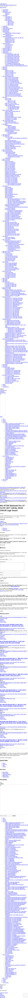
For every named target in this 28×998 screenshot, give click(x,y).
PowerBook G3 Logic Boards (11, 181)
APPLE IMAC (8, 478)
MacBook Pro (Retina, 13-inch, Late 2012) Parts (15, 347)
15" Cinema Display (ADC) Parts (12, 54)
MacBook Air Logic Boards (11, 172)
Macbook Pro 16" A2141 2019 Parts (12, 361)
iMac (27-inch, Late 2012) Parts (11, 77)
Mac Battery (5, 124)
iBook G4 (7, 14)
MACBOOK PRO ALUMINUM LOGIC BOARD (16, 907)
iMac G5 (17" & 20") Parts (10, 103)
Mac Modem (5, 236)
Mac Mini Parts (6, 221)
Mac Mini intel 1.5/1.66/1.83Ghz (12, 229)
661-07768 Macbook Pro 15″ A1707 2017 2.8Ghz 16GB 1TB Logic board (12, 642)
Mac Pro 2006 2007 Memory (14, 200)
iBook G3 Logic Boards (10, 162)
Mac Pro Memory (9, 197)
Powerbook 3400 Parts (10, 368)
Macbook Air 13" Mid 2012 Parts (12, 314)
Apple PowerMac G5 (7, 50)
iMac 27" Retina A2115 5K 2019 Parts (13, 93)
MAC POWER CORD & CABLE (12, 949)
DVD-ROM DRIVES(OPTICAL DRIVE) (14, 437)
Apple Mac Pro (6, 30)
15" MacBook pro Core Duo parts (12, 320)
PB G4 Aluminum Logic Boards (14, 183)
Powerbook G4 (8, 45)
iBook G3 (7, 13)
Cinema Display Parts (7, 52)
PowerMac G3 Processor (10, 275)
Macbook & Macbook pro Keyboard (15, 155)
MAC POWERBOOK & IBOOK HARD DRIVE (15, 876)
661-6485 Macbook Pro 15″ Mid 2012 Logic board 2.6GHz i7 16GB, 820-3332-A (14, 659)
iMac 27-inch (10, 24)
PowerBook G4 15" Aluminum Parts (12, 371)
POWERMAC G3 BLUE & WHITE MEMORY (15, 933)
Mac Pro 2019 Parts (9, 266)
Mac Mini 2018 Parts (9, 228)
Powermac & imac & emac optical (12, 245)
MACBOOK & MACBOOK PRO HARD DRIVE (16, 902)
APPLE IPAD (8, 460)
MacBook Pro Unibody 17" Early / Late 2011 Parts (15, 335)
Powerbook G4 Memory (10, 209)
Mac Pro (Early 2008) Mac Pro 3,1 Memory (17, 198)
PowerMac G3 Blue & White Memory (13, 214)
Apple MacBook (6, 31)
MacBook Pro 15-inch (9, 40)
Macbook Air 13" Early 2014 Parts (12, 309)
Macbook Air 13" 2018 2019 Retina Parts (13, 307)
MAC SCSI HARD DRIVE (11, 892)
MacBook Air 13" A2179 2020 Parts (12, 308)
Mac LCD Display (6, 159)
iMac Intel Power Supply (10, 258)
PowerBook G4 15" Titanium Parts (12, 372)
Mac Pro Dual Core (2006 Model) (12, 268)
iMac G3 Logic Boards (10, 165)
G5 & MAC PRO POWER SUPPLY (13, 448)
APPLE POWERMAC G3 (10, 473)
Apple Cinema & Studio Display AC (12, 111)
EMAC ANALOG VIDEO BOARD (13, 441)
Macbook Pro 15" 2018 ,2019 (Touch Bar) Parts (15, 358)
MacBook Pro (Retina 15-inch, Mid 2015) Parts (15, 345)
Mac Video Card (6, 281)
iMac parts (5, 97)
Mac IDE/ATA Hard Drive (10, 140)
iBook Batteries (8, 125)
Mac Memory (5, 186)
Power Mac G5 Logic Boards (11, 180)
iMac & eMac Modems (10, 237)
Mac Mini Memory (9, 195)
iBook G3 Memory (9, 188)
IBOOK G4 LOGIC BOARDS (11, 455)
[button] (2, 631)
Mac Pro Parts (5, 261)
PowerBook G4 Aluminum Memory (15, 210)
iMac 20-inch (10, 21)
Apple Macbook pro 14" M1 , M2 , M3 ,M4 (14, 37)
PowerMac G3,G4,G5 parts (8, 375)
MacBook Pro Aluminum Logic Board (13, 174)
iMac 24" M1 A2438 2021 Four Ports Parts (14, 87)
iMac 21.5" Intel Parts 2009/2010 (12, 80)
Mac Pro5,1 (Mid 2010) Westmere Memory (17, 202)
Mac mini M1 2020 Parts (10, 231)
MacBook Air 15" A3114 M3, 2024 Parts (13, 317)
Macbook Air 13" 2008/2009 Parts (12, 305)
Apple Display (6, 9)
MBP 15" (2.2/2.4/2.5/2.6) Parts (11, 337)
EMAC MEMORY (9, 443)
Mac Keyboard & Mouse (8, 150)
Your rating (2, 559)
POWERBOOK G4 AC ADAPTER (12, 927)
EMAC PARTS (8, 444)
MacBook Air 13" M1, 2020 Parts (12, 312)
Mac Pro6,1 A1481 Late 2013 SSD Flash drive (15, 143)
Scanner (4, 385)
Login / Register (6, 982)
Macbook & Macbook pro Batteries (12, 129)
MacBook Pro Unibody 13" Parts (12, 327)
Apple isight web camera (8, 28)
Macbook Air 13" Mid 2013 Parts (12, 315)
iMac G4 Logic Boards (10, 166)
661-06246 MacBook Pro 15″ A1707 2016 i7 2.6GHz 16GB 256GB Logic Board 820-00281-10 (14, 723)
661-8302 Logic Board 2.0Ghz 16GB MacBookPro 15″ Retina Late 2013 (12, 625)
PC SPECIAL (8, 477)
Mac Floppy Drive (6, 134)
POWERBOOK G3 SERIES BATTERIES (14, 926)
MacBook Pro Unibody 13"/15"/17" (12, 176)
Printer (4, 384)
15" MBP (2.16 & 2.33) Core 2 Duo (12, 321)
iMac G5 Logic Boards (10, 167)
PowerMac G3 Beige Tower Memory (13, 212)
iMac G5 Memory (9, 193)
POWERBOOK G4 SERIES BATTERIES (14, 930)
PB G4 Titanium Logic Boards (14, 184)
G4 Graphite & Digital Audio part (12, 376)
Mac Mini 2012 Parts (9, 226)
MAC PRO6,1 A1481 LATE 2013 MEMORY (14, 888)
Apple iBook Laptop (7, 12)
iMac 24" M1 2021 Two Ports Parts (12, 86)
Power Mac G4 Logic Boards (11, 179)
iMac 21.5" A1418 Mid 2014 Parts (12, 82)
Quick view (2, 620)
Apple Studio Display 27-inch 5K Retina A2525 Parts (16, 65)
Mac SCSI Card (6, 278)
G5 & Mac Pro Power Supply (11, 256)
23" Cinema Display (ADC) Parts (12, 61)
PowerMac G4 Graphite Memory (12, 215)
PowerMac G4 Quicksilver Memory (12, 217)
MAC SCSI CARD (9, 891)
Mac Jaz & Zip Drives (7, 149)
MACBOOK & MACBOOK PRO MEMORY (15, 904)
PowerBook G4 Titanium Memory (15, 211)
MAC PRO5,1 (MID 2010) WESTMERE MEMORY (16, 886)
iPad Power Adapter (9, 113)
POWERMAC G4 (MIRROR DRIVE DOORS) (15, 935)
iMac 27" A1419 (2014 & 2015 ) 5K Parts (14, 90)
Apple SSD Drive (9, 136)
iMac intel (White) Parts (10, 105)
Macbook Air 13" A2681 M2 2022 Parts (13, 303)
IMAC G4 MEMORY (9, 860)
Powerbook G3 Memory (10, 208)
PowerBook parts (6, 366)
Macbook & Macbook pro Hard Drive (13, 146)
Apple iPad (5, 26)
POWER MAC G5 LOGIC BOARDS (13, 920)
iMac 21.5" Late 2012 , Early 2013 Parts (13, 83)
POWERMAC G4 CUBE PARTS (12, 937)
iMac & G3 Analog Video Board (12, 122)
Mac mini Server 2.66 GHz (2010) (12, 235)
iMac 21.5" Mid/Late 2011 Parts (11, 84)
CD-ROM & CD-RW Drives (14, 246)
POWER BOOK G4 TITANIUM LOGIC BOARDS (16, 917)
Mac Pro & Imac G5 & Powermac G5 (13, 142)
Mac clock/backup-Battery (10, 128)
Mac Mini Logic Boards (10, 169)
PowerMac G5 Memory (10, 219)
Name (1, 572)
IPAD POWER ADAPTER (11, 867)
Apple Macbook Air (7, 34)
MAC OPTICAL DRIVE (10, 875)
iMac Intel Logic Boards (10, 168)
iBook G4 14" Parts (9, 75)
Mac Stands (5, 279)
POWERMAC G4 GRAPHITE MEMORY (14, 938)
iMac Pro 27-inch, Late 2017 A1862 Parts (13, 96)
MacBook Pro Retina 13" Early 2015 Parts (14, 363)
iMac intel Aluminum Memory (11, 194)
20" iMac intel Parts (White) (13, 107)
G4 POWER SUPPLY (10, 446)
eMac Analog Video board (10, 121)
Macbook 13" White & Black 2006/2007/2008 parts (16, 294)
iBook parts (5, 69)
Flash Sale (5, 68)
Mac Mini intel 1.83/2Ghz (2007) (12, 230)
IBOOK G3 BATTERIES (10, 450)
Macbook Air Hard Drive (10, 147)
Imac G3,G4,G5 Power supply (11, 257)
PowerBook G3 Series (12, 132)
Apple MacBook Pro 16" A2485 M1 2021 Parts (15, 340)
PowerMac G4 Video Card (10, 285)
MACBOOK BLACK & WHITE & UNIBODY (15, 466)
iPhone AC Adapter (9, 114)
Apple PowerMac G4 (7, 49)
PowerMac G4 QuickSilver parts (12, 380)
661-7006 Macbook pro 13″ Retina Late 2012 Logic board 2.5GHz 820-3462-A (13, 705)
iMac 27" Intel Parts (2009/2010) (12, 89)
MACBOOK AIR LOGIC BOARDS (13, 905)
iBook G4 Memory (9, 189)
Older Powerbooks (9, 44)
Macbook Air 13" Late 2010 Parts (12, 310)
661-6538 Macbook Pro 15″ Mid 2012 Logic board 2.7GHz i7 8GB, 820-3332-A (14, 674)
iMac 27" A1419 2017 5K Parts (11, 91)
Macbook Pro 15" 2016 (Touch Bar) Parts (13, 357)
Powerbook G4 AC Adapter (11, 119)
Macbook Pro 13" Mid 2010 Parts (15, 331)
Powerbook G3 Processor (10, 274)
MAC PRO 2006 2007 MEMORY (12, 882)
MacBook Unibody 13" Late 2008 (12, 295)
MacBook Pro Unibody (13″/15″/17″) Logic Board (15, 911)
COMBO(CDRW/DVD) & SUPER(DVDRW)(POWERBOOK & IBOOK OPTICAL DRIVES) (15, 435)
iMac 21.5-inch (11, 22)
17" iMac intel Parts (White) (13, 106)
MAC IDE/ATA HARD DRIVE (12, 871)
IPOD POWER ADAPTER (11, 869)
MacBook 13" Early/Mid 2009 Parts (12, 292)
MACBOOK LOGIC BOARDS (12, 906)
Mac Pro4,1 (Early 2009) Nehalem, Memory (17, 201)
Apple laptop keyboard (10, 153)
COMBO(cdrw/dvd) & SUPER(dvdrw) (16, 244)
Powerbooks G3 (8, 47)
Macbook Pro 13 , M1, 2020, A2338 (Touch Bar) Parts (16, 350)
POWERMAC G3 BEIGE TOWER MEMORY (15, 932)
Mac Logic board (6, 160)
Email (1, 574)
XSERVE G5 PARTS (9, 946)
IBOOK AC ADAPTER (10, 449)
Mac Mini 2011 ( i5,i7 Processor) (12, 225)
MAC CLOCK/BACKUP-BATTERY (13, 870)
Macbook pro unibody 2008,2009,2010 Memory (18, 207)
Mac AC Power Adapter (8, 110)
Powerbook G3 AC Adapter (11, 118)
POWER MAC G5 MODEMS (11, 921)
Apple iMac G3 (8, 16)
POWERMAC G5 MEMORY (11, 944)
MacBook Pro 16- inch (10, 41)
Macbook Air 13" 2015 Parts (11, 306)
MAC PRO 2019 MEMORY (11, 883)
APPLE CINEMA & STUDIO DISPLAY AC (14, 423)
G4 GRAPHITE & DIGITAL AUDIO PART (14, 445)
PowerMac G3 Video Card (10, 284)
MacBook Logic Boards (10, 173)
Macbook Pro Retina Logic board (12, 175)
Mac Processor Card (7, 271)
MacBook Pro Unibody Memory (12, 205)
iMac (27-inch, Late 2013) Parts (11, 78)
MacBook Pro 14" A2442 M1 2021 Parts (13, 356)
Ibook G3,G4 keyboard (12, 154)
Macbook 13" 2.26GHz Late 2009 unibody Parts (15, 291)
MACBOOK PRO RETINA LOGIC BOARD (15, 909)
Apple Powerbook (6, 43)
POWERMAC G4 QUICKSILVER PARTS (14, 941)
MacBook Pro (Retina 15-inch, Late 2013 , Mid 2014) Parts (12, 628)
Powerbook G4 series (12, 133)
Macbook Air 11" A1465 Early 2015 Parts (14, 299)
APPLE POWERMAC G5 (10, 475)
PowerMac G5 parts (9, 382)
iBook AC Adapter (9, 112)
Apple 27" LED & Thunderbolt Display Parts (14, 64)
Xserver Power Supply (10, 260)
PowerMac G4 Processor (10, 277)
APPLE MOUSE (8, 429)
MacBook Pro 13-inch (9, 38)
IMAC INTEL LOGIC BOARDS (12, 863)
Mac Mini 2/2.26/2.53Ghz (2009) (12, 224)
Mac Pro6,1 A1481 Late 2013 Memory (16, 203)
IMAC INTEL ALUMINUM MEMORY (13, 862)
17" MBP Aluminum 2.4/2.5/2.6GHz (12, 323)
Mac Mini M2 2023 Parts (10, 232)
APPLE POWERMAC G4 (10, 474)
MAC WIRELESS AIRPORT (11, 893)
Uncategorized (6, 386)
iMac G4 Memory (9, 191)
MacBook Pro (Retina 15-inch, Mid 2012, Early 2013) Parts (12, 662)
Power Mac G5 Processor (10, 273)
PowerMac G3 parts (9, 377)
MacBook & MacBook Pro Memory (12, 204)
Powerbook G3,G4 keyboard (14, 156)
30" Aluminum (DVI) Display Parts (12, 63)
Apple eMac (5, 10)
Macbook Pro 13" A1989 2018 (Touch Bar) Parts (15, 354)
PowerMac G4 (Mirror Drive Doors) (12, 378)
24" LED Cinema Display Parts (11, 62)
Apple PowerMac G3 (7, 48)
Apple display (8, 467)
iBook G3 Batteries (12, 126)
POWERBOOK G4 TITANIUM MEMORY (14, 931)
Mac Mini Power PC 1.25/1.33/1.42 (12, 233)
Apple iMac (5, 15)
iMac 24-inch (10, 23)
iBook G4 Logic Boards (10, 163)
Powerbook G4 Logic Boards (11, 182)
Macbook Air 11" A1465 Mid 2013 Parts (13, 300)
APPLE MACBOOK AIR (10, 470)
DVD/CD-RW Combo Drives (14, 250)
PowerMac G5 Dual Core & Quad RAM (13, 218)
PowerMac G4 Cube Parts (10, 379)
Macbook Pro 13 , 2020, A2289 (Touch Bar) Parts (15, 349)
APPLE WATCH (8, 472)
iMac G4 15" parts (11, 100)
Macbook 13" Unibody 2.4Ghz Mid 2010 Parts (15, 293)
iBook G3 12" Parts (9, 70)
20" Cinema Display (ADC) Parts (12, 57)
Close (1, 986)
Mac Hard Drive (6, 135)
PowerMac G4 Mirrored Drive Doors (13, 216)
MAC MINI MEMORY (10, 874)
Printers (6, 468)
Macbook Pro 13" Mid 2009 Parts (15, 330)
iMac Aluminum (8, 20)
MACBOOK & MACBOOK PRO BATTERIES (15, 898)
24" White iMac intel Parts (13, 108)
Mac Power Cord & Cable (8, 251)
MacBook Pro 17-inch (9, 42)
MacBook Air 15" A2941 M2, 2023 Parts (13, 316)
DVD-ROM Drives (12, 249)
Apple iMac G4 (8, 17)
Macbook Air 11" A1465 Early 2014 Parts (14, 298)
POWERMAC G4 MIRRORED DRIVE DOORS (15, 939)
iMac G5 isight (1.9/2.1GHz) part (12, 104)
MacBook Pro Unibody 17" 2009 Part (13, 334)
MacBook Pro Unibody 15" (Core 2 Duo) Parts (15, 333)
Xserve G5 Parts (8, 383)
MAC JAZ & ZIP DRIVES (11, 872)
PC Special (5, 365)
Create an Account (4, 992)
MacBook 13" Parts (7, 288)
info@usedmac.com (14, 586)
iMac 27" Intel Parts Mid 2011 (11, 92)
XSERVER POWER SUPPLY (11, 947)
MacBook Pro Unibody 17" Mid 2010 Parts (14, 336)
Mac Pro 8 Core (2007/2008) (11, 267)
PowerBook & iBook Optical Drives (12, 242)
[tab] (15, 528)
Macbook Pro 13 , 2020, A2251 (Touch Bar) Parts (15, 348)
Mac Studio (5, 280)
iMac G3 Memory (9, 190)
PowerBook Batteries (9, 131)
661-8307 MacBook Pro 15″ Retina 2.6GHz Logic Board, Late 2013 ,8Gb (13, 740)
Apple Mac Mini (6, 29)
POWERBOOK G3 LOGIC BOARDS (13, 924)
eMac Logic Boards (9, 161)
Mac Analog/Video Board (8, 120)
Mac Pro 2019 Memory (10, 196)
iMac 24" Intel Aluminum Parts (11, 85)
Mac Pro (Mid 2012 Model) (11, 265)
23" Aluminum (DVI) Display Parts (12, 59)
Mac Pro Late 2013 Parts (10, 270)
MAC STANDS (8, 951)
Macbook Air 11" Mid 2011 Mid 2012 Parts (14, 302)
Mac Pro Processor (9, 272)
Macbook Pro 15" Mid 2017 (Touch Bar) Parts (14, 359)
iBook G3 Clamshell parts (10, 72)
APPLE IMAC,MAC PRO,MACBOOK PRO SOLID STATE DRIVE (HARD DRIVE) (16, 426)
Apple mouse (8, 157)
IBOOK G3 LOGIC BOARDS (11, 451)
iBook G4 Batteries (12, 127)
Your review (3, 561)
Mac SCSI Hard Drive (9, 145)
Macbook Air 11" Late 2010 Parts (12, 301)
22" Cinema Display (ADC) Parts (12, 58)
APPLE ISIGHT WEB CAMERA (12, 428)
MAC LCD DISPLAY (10, 948)
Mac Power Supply (7, 252)
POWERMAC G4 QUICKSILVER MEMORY (15, 940)
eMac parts (5, 66)
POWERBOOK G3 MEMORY (11, 925)
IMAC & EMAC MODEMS (11, 856)
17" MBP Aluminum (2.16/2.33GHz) (13, 322)
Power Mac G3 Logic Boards (11, 177)
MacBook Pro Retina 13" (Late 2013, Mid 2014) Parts (16, 362)
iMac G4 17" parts (11, 101)
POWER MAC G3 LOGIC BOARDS (13, 918)
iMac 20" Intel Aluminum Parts (11, 79)
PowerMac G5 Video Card (10, 286)
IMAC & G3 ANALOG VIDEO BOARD (14, 857)
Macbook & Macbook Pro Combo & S (13, 240)
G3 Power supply (8, 253)
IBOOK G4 (7, 465)
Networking (5, 364)
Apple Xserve (5, 51)
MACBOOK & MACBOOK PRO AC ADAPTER (16, 897)
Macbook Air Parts (6, 296)
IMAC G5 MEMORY (9, 861)
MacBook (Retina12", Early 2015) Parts (13, 289)
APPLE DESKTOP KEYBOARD (12, 424)
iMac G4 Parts (8, 99)
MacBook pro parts (7, 319)
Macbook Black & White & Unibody (13, 33)
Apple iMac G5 (8, 19)
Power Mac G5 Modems (10, 238)
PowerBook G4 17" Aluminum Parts (12, 373)
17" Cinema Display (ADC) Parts (12, 55)
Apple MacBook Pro (7, 36)
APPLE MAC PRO (9, 461)
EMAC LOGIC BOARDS (10, 442)
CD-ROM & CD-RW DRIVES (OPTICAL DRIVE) (16, 430)
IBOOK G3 (7, 464)
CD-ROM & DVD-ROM (13, 243)
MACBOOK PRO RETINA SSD (12, 910)
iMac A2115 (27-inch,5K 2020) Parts (13, 94)
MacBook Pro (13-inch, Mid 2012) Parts (16, 328)
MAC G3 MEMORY (9, 858)
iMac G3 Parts (8, 98)
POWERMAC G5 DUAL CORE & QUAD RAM (15, 942)
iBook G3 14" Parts (9, 71)
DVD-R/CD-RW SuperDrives (14, 247)
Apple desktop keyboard (10, 152)
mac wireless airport (7, 287)
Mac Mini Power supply (10, 259)
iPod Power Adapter (9, 115)
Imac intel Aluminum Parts (8, 76)
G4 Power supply (8, 254)
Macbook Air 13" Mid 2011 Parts (12, 313)
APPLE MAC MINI (9, 471)
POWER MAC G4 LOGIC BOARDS (13, 919)
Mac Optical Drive (6, 239)
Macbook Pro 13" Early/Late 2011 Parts (16, 329)
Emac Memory (8, 187)
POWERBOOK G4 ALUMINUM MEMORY (15, 928)
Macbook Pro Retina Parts (8, 338)
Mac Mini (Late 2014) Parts (11, 222)
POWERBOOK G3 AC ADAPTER (12, 923)
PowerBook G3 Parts (9, 369)
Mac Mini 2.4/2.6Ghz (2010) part (12, 223)
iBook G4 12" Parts (9, 73)
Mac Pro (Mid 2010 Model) (11, 264)
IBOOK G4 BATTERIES (10, 453)
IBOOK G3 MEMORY (10, 452)
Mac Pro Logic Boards (10, 170)
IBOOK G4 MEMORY (10, 855)
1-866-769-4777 (3, 3)
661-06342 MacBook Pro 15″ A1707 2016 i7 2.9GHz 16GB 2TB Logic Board (13, 690)
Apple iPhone (5, 27)
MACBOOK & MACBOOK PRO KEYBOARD (15, 903)
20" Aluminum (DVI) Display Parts (12, 56)
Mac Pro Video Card (9, 282)
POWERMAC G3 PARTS (10, 934)
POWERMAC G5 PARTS (10, 945)
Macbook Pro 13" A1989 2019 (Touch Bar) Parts (15, 355)
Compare (4, 981)
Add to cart (3, 519)
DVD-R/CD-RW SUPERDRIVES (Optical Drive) (15, 436)
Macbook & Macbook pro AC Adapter (13, 117)
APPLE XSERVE (9, 459)
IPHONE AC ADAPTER (10, 868)
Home (1, 487)
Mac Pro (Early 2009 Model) (11, 263)
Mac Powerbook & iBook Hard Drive (13, 141)
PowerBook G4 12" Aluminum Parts (12, 370)
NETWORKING (8, 952)
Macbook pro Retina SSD (10, 148)
